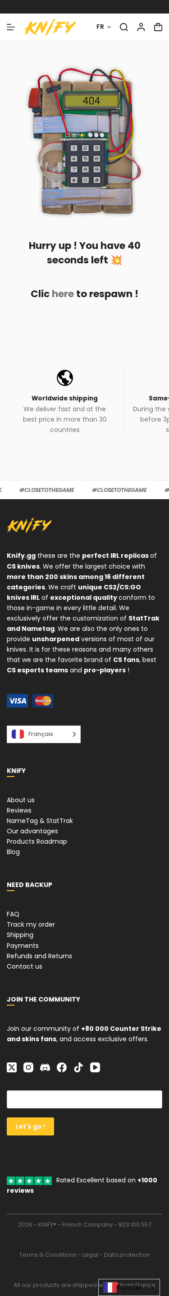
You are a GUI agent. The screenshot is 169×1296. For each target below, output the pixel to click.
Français (129, 1287)
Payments (23, 945)
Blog (13, 851)
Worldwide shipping (65, 398)
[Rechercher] (124, 27)
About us (21, 799)
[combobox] (129, 1287)
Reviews (19, 810)
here (63, 294)
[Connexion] (141, 27)
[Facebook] (62, 1067)
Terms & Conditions (48, 1254)
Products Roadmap (37, 841)
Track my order (31, 924)
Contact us (24, 966)
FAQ (13, 914)
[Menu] (11, 27)
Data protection (127, 1254)
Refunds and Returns (39, 956)
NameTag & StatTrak (40, 820)
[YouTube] (95, 1067)
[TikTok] (78, 1067)
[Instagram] (28, 1067)
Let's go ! (30, 1126)
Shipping (20, 934)
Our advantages (32, 831)
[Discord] (45, 1067)
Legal (90, 1254)
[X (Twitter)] (12, 1067)
